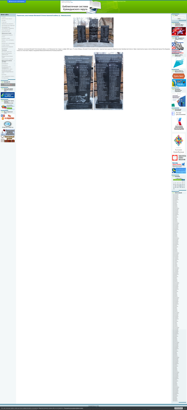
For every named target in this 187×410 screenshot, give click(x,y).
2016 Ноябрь (175, 255)
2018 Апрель (175, 276)
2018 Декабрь (175, 286)
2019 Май (175, 292)
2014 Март (175, 215)
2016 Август (175, 251)
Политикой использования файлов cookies (73, 408)
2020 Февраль (176, 303)
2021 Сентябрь (176, 327)
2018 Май (175, 277)
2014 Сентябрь (176, 223)
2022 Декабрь (175, 346)
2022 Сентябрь (176, 342)
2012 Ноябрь (175, 195)
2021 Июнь (175, 323)
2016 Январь (175, 243)
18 (175, 185)
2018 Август (175, 281)
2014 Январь (175, 213)
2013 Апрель (175, 202)
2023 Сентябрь (176, 357)
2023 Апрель (175, 351)
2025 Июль (175, 384)
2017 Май (175, 262)
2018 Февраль (176, 274)
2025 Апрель (175, 380)
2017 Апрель (175, 261)
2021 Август (175, 326)
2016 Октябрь (175, 254)
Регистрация (120, 1)
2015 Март (175, 230)
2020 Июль (175, 310)
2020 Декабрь (175, 316)
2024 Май (175, 367)
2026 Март (175, 394)
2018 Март (175, 275)
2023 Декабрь (175, 360)
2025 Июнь (175, 383)
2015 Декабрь (175, 241)
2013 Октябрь (175, 209)
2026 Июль (175, 399)
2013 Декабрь (175, 211)
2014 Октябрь (175, 224)
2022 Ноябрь (175, 344)
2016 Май (175, 247)
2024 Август (175, 370)
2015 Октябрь (175, 239)
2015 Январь (175, 228)
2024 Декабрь (175, 375)
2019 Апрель (175, 291)
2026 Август (175, 400)
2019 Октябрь (175, 298)
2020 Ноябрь (175, 315)
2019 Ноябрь (175, 300)
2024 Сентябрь (176, 372)
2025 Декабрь (175, 390)
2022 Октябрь (175, 343)
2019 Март (175, 290)
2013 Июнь (175, 204)
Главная (115, 1)
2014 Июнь (175, 219)
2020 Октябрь (175, 313)
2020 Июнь (175, 308)
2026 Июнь (175, 398)
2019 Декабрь (175, 301)
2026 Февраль (176, 393)
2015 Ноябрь (175, 240)
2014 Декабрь (175, 226)
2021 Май (175, 322)
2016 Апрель (175, 246)
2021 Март (175, 320)
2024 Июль (175, 369)
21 (180, 185)
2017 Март (175, 260)
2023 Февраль (176, 348)
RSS (72, 2)
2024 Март (175, 364)
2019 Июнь (175, 293)
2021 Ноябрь (175, 329)
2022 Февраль (176, 333)
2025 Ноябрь (175, 389)
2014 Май (175, 218)
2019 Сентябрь (176, 297)
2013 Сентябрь (176, 208)
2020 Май (175, 307)
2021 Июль (175, 324)
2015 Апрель (175, 231)
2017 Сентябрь (176, 267)
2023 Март (175, 349)
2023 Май (175, 352)
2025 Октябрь (175, 388)
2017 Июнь (175, 264)
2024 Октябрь (175, 373)
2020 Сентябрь (176, 312)
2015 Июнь (175, 234)
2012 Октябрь (175, 194)
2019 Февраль (176, 288)
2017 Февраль (176, 259)
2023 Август (175, 356)
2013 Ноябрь (175, 210)
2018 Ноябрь (175, 285)
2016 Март (175, 245)
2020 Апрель (175, 306)
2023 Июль (175, 354)
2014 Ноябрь (175, 225)
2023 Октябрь (175, 358)
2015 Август (175, 236)
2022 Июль (175, 339)
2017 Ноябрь (175, 270)
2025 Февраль (176, 378)
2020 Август (175, 311)
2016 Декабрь (175, 256)
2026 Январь (175, 392)
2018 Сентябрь (176, 282)
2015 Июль (175, 235)
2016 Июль (175, 250)
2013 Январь (175, 198)
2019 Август (175, 296)
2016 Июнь (175, 249)
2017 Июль (175, 265)
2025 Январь (175, 377)
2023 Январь (175, 347)
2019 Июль (175, 295)
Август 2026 (179, 178)
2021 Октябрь (175, 328)
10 (173, 184)
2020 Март (175, 305)
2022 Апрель (175, 336)
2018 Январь (175, 272)
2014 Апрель (175, 216)
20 (178, 185)
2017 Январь (175, 257)
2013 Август (175, 206)
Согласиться (178, 408)
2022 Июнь (175, 338)
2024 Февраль (176, 363)
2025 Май (175, 382)
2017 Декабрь (175, 271)
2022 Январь (175, 332)
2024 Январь (175, 362)
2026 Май (175, 397)
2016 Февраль (176, 244)
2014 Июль (175, 220)
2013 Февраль (176, 199)
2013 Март (175, 200)
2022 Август (175, 341)
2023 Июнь (175, 353)
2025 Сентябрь (176, 387)
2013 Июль (175, 205)
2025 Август (175, 385)
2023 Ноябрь (175, 359)
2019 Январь (175, 287)
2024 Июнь (175, 368)
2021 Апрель (175, 321)
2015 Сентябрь (176, 238)
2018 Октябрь (175, 283)
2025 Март (175, 379)
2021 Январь (175, 317)
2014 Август (175, 221)
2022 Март (175, 334)
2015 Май (175, 233)
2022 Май (175, 337)
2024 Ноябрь (175, 374)
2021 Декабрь (175, 331)
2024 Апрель (175, 365)
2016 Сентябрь (176, 252)
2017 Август (175, 266)
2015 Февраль (176, 229)
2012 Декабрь (175, 197)
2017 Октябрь (175, 269)
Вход (125, 1)
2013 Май (175, 203)
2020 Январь (175, 302)
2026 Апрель (175, 395)
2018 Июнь (175, 279)
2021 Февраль (176, 318)
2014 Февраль (176, 214)
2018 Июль (175, 280)
